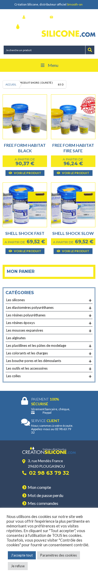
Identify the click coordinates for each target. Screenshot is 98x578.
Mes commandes (43, 503)
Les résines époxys (49, 323)
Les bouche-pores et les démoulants (49, 361)
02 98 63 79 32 (49, 473)
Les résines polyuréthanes (49, 315)
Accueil (10, 84)
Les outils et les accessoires (49, 368)
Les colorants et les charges (49, 353)
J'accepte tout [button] (22, 555)
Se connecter (36, 17)
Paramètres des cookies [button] (58, 555)
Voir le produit (27, 173)
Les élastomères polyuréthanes (49, 308)
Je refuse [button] (18, 566)
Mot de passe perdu (45, 495)
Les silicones (49, 300)
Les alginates (16, 338)
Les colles (49, 376)
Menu (53, 65)
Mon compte (39, 487)
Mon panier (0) (65, 17)
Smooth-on (75, 4)
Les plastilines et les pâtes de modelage (49, 346)
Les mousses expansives (49, 330)
